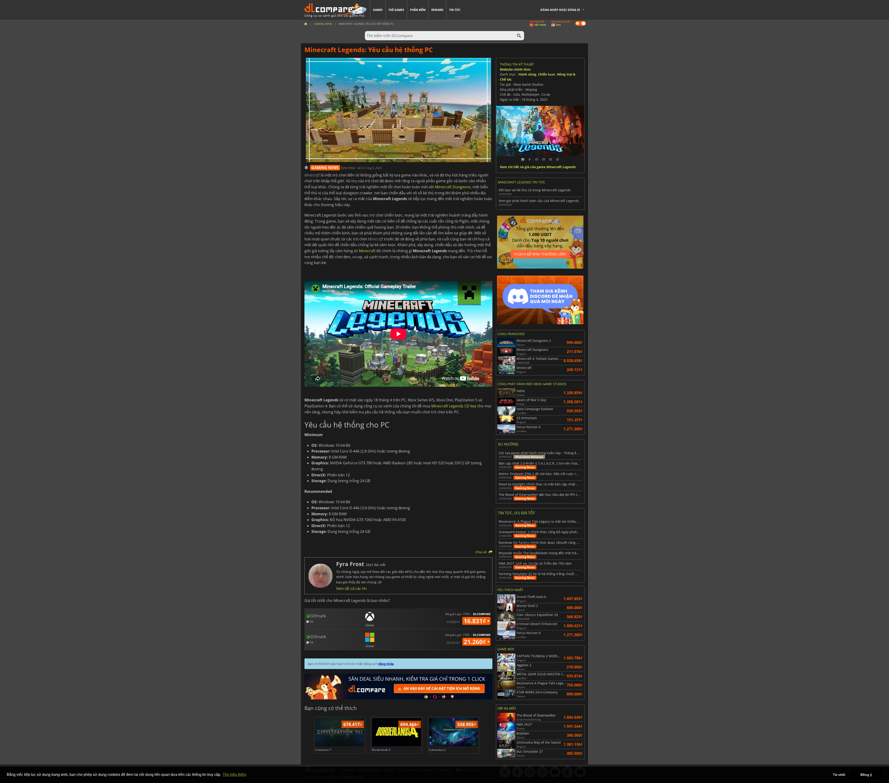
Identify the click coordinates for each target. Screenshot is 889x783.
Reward (437, 10)
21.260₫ (475, 642)
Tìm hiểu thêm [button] (234, 775)
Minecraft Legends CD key (453, 406)
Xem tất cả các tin (351, 588)
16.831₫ (475, 621)
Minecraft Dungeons (453, 186)
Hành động (527, 74)
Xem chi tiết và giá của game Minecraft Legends (538, 167)
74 (311, 621)
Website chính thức (515, 69)
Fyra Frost (348, 168)
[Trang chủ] (305, 23)
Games (378, 10)
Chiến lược (546, 74)
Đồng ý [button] (866, 775)
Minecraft (367, 250)
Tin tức (454, 10)
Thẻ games (396, 10)
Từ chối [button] (839, 775)
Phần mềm (418, 10)
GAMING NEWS (325, 167)
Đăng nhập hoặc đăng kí (560, 10)
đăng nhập (386, 664)
